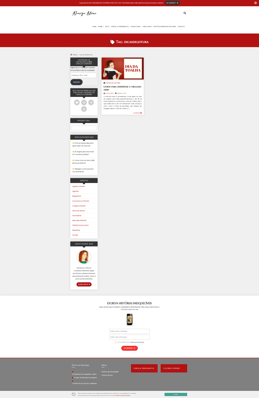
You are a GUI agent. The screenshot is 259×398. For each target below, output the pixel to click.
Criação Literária (78, 206)
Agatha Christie (78, 186)
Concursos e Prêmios (80, 201)
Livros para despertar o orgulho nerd (122, 88)
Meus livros (147, 27)
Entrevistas (76, 215)
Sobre (100, 27)
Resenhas (76, 230)
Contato (181, 27)
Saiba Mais (83, 284)
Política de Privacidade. (137, 342)
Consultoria (135, 27)
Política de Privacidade (109, 372)
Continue (136, 113)
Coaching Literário (171, 368)
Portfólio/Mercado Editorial (164, 27)
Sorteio (75, 235)
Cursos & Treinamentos (120, 27)
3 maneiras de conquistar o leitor (84, 374)
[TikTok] (84, 109)
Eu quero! (128, 348)
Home (94, 27)
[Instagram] (84, 102)
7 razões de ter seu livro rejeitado (84, 383)
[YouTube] (76, 102)
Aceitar (176, 394)
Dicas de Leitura (113, 83)
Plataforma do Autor (80, 225)
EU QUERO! (171, 3)
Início (75, 55)
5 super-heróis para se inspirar (85, 378)
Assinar (76, 82)
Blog (107, 27)
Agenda (75, 191)
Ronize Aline (109, 93)
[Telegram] (91, 102)
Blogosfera (76, 196)
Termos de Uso (107, 375)
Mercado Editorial (79, 220)
